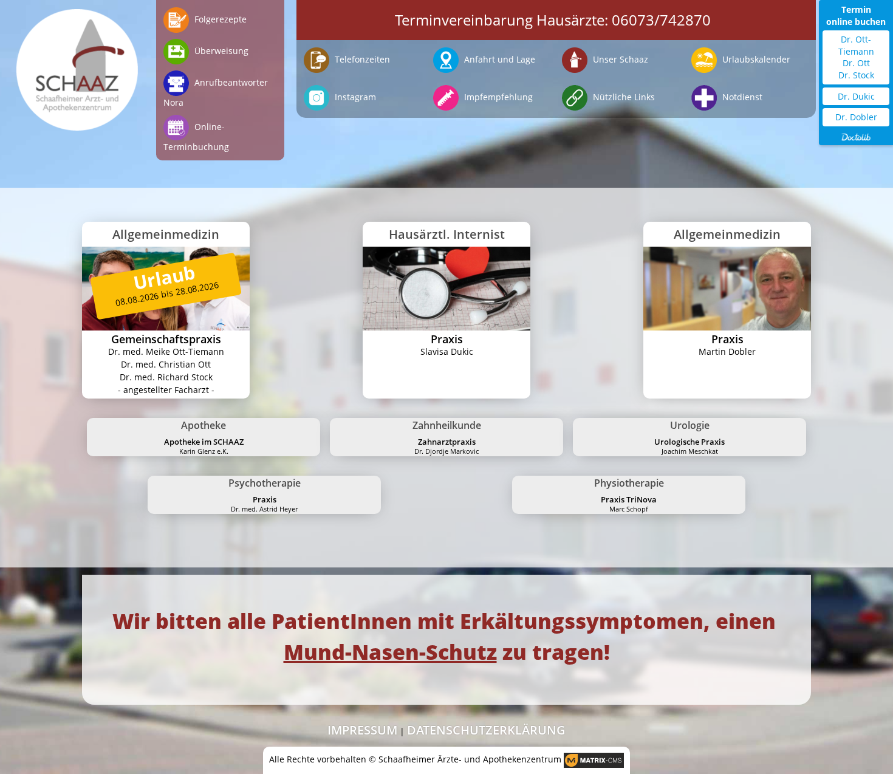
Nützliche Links (622, 97)
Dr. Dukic (856, 96)
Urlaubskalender (755, 59)
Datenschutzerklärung (486, 730)
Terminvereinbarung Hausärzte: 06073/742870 (553, 20)
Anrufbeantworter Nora (215, 92)
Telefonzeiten (361, 59)
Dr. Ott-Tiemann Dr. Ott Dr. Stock (856, 57)
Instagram (354, 97)
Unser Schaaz (619, 59)
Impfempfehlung (497, 97)
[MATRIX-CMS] (594, 760)
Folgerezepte (219, 19)
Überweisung (220, 51)
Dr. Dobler (856, 117)
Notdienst (741, 97)
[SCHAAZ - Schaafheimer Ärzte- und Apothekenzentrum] (77, 65)
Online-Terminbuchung (196, 136)
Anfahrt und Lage (498, 59)
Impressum (362, 730)
